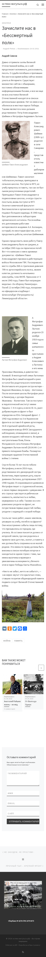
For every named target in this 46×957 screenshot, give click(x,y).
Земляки (12, 14)
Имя (10, 793)
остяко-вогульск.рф (21, 939)
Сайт (11, 813)
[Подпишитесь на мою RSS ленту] (23, 952)
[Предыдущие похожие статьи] (35, 668)
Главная (5, 14)
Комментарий (17, 773)
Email (11, 803)
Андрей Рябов (9, 49)
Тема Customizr (34, 945)
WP (16, 945)
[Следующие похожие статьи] (41, 668)
